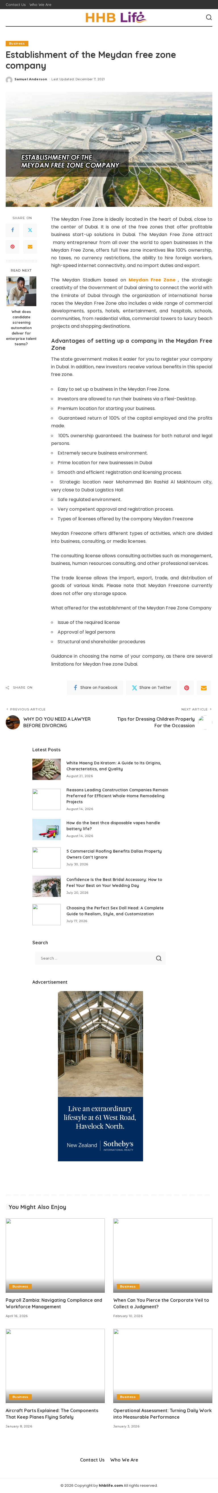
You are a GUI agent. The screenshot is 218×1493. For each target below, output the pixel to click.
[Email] (30, 247)
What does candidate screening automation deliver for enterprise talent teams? (21, 327)
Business (17, 43)
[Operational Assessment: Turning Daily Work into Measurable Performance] (162, 1366)
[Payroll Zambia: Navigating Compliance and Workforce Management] (55, 1255)
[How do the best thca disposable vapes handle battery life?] (46, 829)
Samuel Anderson (30, 79)
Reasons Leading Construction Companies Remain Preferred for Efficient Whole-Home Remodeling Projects (117, 795)
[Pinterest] (12, 247)
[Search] (209, 17)
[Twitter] (30, 230)
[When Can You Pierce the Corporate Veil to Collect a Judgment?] (162, 1255)
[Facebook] (12, 230)
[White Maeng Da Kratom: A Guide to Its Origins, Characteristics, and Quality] (46, 769)
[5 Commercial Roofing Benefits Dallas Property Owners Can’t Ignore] (46, 858)
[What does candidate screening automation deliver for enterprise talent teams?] (21, 291)
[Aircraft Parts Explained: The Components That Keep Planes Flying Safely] (55, 1366)
